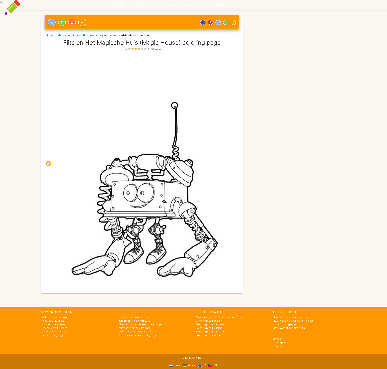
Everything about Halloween (210, 324)
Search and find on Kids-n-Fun (289, 327)
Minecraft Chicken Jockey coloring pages (140, 324)
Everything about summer (209, 320)
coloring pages (63, 35)
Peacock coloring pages (54, 327)
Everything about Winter (208, 335)
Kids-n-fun (127, 4)
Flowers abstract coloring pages (135, 331)
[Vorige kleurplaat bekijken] (50, 163)
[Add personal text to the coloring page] (52, 22)
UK (204, 365)
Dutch (177, 365)
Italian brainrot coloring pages (134, 320)
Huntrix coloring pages (53, 335)
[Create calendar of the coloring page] (62, 22)
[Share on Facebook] (202, 22)
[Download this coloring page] (82, 22)
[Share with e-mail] (233, 22)
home (51, 35)
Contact (277, 338)
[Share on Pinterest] (210, 22)
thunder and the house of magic (87, 35)
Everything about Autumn (209, 327)
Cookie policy (280, 342)
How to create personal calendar (290, 317)
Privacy (277, 346)
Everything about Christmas (210, 331)
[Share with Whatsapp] (225, 22)
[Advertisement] (142, 73)
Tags (234, 4)
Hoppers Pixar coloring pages (134, 317)
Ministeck (208, 4)
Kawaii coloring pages (52, 320)
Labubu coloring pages (53, 324)
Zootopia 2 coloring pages (55, 331)
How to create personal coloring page (293, 320)
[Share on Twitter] (218, 22)
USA (215, 365)
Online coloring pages (284, 324)
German (192, 365)
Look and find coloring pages (56, 317)
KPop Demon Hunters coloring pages (138, 335)
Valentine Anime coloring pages (135, 327)
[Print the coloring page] (72, 22)
